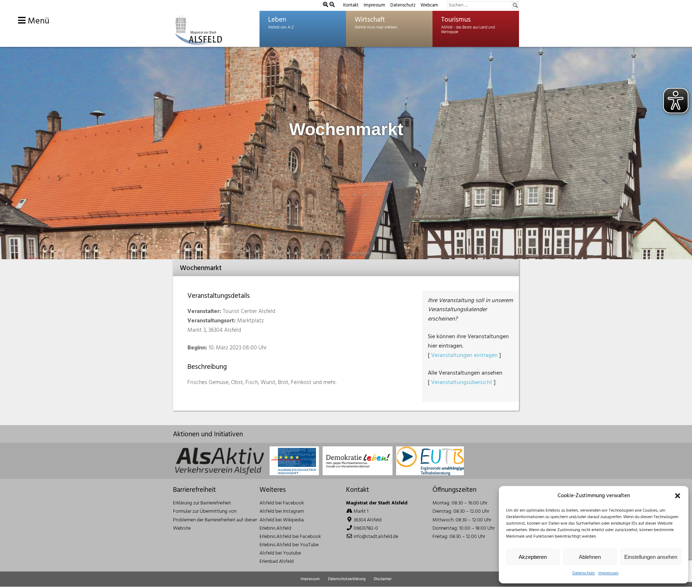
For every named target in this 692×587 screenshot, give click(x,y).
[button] (677, 495)
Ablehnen (590, 557)
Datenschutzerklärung (346, 579)
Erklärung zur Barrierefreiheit (202, 503)
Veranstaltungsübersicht (461, 382)
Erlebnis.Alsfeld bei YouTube (289, 545)
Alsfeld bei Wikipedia (282, 520)
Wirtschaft (370, 19)
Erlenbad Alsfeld (277, 561)
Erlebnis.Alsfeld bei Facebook (290, 537)
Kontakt (351, 5)
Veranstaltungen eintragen (464, 355)
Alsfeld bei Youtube (280, 553)
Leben (277, 19)
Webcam (429, 5)
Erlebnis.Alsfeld (275, 528)
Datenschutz (583, 573)
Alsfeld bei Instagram (282, 511)
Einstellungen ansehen (650, 557)
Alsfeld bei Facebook (282, 503)
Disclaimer (383, 579)
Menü (37, 21)
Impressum (608, 573)
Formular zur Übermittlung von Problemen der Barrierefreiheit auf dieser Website (215, 519)
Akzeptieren (533, 557)
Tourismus (456, 19)
